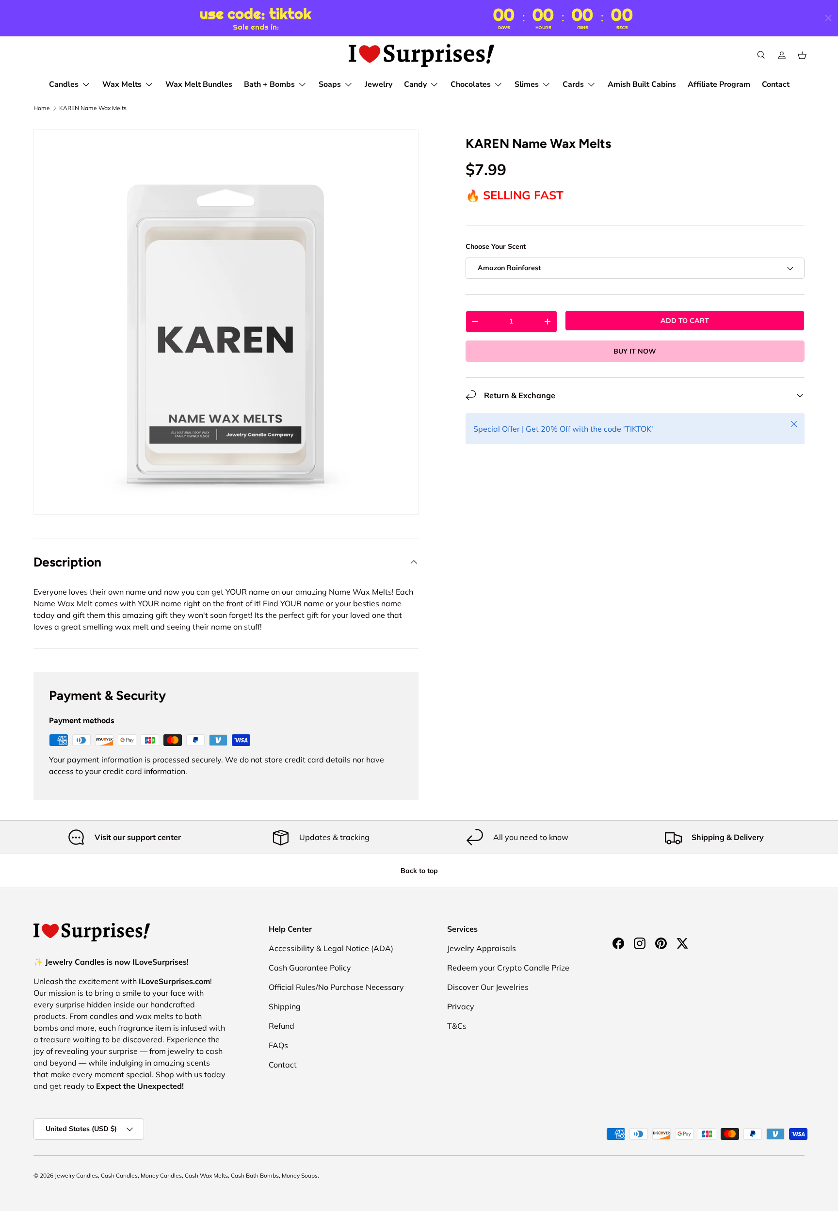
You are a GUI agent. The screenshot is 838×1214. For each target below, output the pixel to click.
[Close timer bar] (828, 18)
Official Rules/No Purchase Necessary (336, 987)
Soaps (330, 84)
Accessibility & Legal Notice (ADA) (331, 948)
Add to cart (685, 320)
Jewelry (378, 84)
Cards (573, 84)
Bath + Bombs (269, 84)
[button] (802, 55)
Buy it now (634, 351)
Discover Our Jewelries (488, 987)
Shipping (285, 1006)
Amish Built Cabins (642, 84)
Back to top (419, 870)
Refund (281, 1026)
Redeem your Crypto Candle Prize (508, 967)
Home (41, 108)
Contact (776, 84)
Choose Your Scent (496, 247)
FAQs (278, 1045)
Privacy (460, 1006)
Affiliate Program (719, 84)
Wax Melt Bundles (198, 84)
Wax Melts (122, 84)
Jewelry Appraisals (481, 948)
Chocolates (471, 84)
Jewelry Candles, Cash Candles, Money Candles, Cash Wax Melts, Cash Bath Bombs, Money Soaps (186, 1175)
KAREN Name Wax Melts (93, 108)
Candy (415, 84)
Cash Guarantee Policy (310, 967)
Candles (64, 84)
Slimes (527, 84)
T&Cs (457, 1026)
